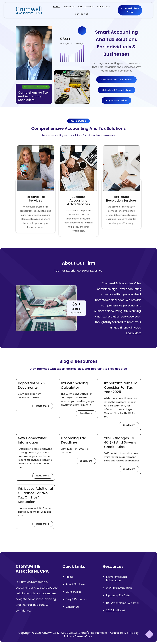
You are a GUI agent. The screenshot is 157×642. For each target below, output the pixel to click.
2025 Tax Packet (115, 610)
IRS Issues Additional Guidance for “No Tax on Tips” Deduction (35, 495)
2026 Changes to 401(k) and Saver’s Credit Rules (120, 442)
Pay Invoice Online (116, 100)
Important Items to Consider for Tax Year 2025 (120, 387)
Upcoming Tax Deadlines (73, 440)
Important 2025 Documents (31, 385)
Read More (44, 406)
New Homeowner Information (32, 440)
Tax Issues (121, 197)
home (69, 576)
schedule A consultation (116, 90)
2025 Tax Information (119, 587)
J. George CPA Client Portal (116, 79)
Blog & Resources (76, 599)
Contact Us (72, 606)
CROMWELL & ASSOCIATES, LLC (61, 633)
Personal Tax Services (35, 199)
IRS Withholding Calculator (74, 385)
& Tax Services (78, 204)
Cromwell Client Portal (130, 10)
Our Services (73, 591)
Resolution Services (121, 200)
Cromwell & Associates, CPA (32, 569)
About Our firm (75, 584)
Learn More (133, 333)
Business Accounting (78, 199)
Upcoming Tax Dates (118, 595)
